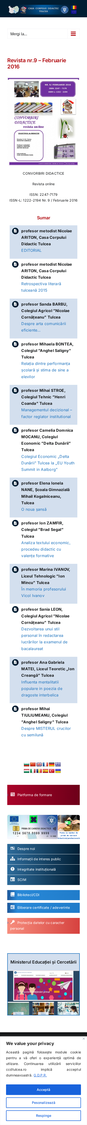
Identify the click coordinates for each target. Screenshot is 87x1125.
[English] (39, 764)
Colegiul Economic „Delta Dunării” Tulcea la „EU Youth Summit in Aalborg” (47, 463)
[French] (45, 764)
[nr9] (43, 79)
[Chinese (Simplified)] (33, 764)
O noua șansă (34, 509)
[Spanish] (45, 771)
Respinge (43, 1115)
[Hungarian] (26, 771)
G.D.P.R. (40, 1075)
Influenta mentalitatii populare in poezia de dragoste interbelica (41, 688)
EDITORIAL (31, 250)
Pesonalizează (43, 1102)
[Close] (84, 1039)
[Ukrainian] (58, 771)
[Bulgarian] (26, 764)
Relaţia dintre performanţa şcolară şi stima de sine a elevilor (45, 370)
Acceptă (43, 1090)
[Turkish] (52, 771)
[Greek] (58, 764)
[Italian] (33, 771)
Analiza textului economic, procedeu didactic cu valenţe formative (45, 549)
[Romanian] (39, 771)
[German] (52, 764)
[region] (43, 1080)
